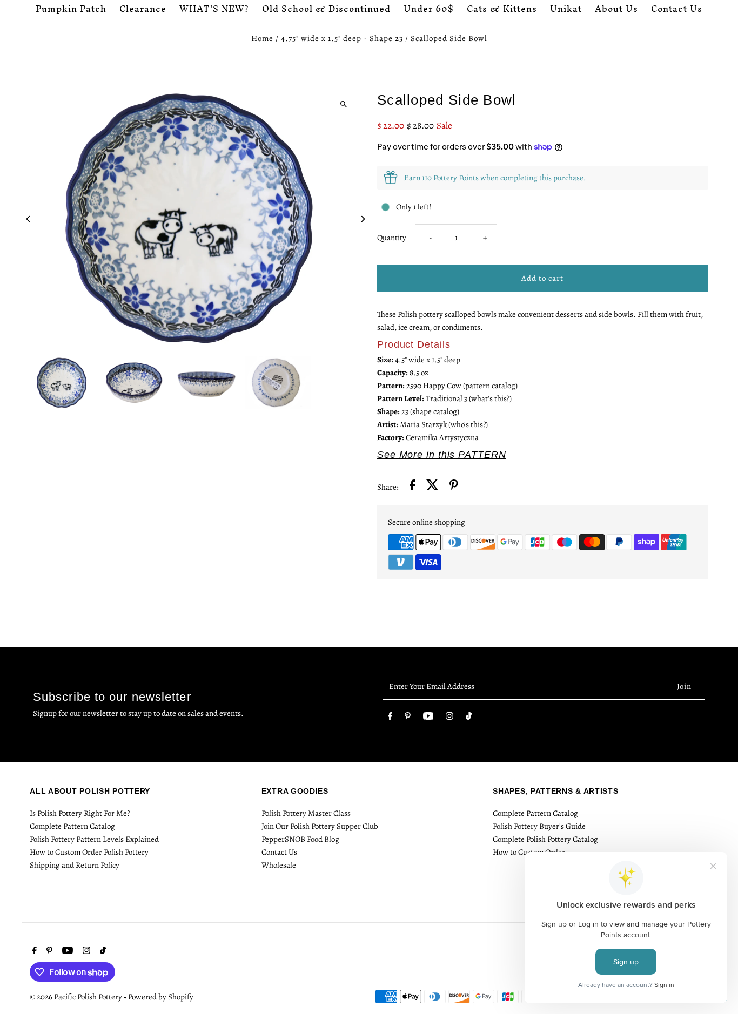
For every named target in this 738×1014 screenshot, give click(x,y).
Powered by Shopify (160, 996)
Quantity (391, 237)
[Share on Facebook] (412, 486)
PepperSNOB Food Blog (300, 839)
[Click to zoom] (343, 104)
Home (262, 38)
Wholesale (278, 865)
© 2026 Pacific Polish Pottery (77, 996)
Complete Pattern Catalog (72, 826)
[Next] (362, 219)
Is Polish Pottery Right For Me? (80, 813)
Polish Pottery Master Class (306, 813)
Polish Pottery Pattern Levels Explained (94, 839)
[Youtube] (428, 718)
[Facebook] (390, 718)
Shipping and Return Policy (74, 865)
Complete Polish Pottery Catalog (545, 839)
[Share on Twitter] (432, 486)
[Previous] (28, 219)
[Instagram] (449, 718)
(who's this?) (468, 424)
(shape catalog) (434, 411)
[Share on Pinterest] (453, 486)
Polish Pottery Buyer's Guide (539, 826)
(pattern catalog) (490, 385)
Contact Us (279, 852)
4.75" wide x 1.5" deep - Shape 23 (342, 38)
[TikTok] (469, 718)
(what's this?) (490, 398)
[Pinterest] (408, 718)
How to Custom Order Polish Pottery (89, 852)
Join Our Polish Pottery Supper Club (319, 826)
